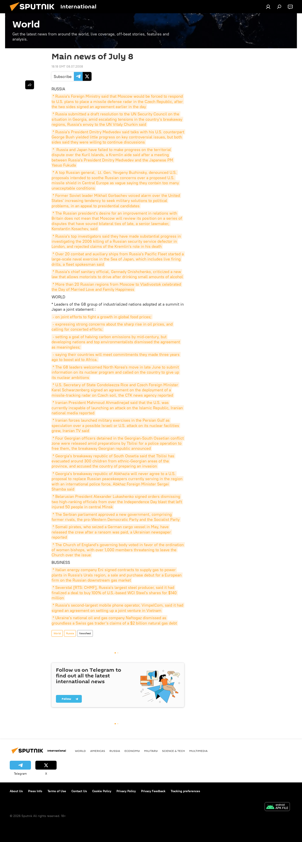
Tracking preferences (185, 791)
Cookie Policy (101, 791)
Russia (70, 633)
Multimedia (198, 751)
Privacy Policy (126, 791)
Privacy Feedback (153, 791)
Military (151, 751)
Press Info (35, 791)
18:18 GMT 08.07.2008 (67, 66)
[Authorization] (268, 6)
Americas (97, 751)
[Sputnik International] (33, 12)
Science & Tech (173, 751)
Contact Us (79, 791)
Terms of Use (57, 791)
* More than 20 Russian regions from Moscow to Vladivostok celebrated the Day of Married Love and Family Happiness (117, 287)
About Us (16, 791)
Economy (132, 751)
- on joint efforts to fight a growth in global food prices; (102, 316)
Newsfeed (85, 633)
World (57, 633)
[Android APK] (277, 807)
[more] (29, 84)
